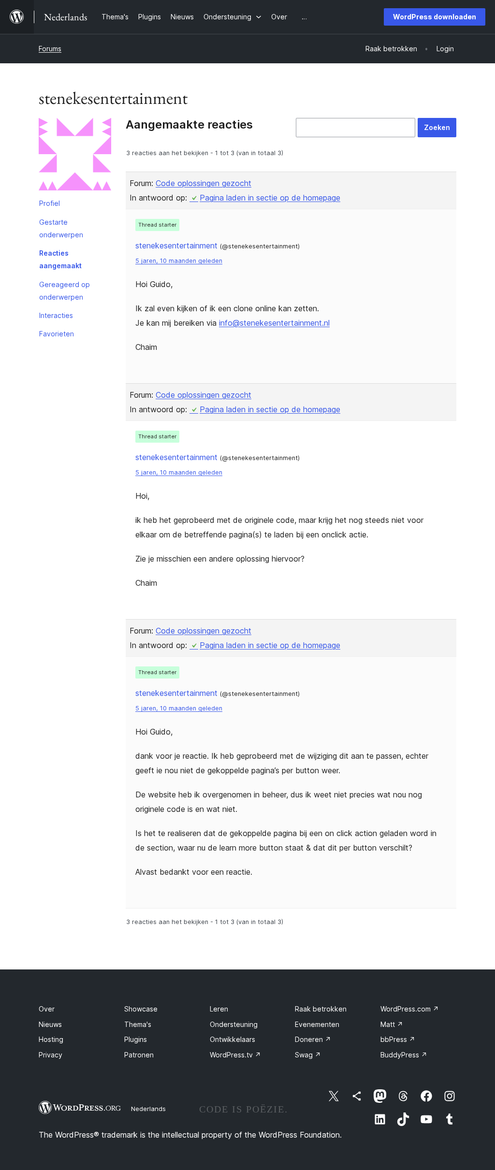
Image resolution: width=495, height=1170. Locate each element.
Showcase (141, 1009)
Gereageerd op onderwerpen (64, 290)
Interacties (56, 315)
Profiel (49, 203)
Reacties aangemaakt (60, 259)
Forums (50, 48)
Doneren (313, 1039)
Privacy (50, 1055)
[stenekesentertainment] (75, 156)
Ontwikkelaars (232, 1039)
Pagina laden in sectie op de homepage (270, 197)
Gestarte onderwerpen (61, 228)
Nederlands (148, 1108)
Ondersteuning (234, 1024)
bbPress (397, 1039)
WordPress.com (409, 1009)
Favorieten (56, 334)
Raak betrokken (321, 1009)
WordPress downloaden (434, 17)
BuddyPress (403, 1055)
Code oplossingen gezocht (203, 183)
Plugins (135, 1039)
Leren (219, 1009)
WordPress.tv (235, 1055)
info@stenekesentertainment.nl (274, 323)
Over (47, 1009)
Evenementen (317, 1024)
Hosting (51, 1039)
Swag (308, 1055)
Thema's (137, 1024)
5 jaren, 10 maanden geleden (178, 260)
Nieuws (50, 1024)
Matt (391, 1024)
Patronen (139, 1055)
